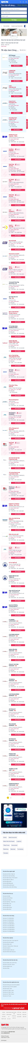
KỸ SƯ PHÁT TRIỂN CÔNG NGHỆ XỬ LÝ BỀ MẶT (11, 548)
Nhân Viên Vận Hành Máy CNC (11, 165)
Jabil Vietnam (12, 104)
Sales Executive (13, 837)
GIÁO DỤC (24, 1012)
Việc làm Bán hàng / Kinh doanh (10, 877)
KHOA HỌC (19, 1014)
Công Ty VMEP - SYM (13, 343)
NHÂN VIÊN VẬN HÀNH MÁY (13, 650)
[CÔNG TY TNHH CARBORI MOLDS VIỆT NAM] (5, 181)
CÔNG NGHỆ (8, 1014)
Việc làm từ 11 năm (7, 996)
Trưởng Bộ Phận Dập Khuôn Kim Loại (14, 282)
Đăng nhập (24, 5)
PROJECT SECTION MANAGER (13, 665)
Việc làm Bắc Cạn (7, 905)
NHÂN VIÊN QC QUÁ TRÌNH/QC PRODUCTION (14, 576)
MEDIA (3, 1012)
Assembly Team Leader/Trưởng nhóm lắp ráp (13, 118)
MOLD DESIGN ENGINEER (13, 724)
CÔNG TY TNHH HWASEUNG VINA (16, 521)
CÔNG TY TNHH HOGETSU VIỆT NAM (17, 228)
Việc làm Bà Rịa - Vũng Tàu (9, 901)
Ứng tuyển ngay (17, 65)
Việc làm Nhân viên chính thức (10, 962)
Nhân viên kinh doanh (8, 841)
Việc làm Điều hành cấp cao (9, 951)
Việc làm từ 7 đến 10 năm (8, 994)
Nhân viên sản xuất (13, 534)
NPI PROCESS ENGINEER (13, 739)
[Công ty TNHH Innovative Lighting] (5, 57)
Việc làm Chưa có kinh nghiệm (10, 986)
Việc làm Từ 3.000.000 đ (8, 918)
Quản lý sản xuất (11, 226)
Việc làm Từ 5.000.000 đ (8, 920)
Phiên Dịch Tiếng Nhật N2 (13, 385)
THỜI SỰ (3, 1014)
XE (8, 1016)
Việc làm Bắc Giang (7, 907)
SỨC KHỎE (19, 1016)
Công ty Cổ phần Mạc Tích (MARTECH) (14, 564)
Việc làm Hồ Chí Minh (7, 898)
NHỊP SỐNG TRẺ (14, 1013)
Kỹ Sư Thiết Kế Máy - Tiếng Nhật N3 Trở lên (14, 356)
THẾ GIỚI (3, 1016)
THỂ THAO (19, 1012)
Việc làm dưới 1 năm (7, 988)
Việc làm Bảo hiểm (7, 881)
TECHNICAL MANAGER (13, 680)
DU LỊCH (8, 1018)
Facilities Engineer (11, 149)
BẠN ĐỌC (24, 1014)
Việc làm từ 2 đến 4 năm (8, 990)
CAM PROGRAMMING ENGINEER (14, 694)
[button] (23, 1)
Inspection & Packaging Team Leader (13, 101)
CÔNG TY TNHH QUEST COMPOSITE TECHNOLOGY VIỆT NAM (16, 461)
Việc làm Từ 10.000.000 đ (8, 923)
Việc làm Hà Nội (6, 896)
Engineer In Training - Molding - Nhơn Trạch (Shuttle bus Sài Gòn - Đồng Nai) (14, 504)
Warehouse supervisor (12, 487)
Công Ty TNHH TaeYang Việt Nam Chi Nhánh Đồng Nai (15, 73)
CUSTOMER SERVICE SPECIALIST (14, 635)
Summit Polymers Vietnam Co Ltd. (16, 137)
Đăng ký (19, 5)
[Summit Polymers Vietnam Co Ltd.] (5, 137)
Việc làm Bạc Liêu (7, 903)
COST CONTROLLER (12, 86)
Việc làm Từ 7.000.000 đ (8, 922)
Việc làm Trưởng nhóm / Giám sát (10, 946)
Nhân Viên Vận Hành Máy (11, 195)
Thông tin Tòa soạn (5, 1036)
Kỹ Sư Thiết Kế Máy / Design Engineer (14, 312)
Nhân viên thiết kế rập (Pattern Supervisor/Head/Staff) (15, 519)
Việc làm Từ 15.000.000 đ (8, 925)
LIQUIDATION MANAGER (12, 71)
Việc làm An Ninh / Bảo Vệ (9, 874)
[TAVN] (5, 444)
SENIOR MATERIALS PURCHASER (14, 784)
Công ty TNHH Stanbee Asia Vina (16, 535)
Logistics (19, 841)
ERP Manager (12, 55)
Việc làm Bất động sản (8, 883)
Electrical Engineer (14, 399)
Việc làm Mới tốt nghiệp (8, 942)
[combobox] (14, 9)
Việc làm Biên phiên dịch (8, 885)
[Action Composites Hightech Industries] (5, 621)
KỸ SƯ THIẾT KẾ (13, 562)
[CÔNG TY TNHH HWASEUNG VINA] (5, 520)
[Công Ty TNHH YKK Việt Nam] (5, 357)
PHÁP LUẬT (3, 1018)
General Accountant (14, 253)
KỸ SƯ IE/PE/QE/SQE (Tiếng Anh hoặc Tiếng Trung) (14, 458)
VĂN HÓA (14, 1015)
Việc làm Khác (6, 968)
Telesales (5, 853)
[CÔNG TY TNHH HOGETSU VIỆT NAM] (5, 227)
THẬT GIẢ (24, 1016)
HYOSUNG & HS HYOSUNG (14, 314)
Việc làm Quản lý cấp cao (8, 949)
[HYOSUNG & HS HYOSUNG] (5, 313)
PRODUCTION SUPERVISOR (13, 754)
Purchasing (20, 849)
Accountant (14, 845)
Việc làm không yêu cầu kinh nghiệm (11, 984)
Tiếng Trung (6, 845)
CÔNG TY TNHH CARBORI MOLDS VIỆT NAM (16, 182)
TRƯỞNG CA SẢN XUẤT (13, 769)
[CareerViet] (18, 1008)
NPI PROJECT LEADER (12, 709)
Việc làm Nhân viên (7, 944)
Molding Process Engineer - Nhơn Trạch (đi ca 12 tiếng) (14, 135)
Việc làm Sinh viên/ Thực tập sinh (10, 940)
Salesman (12, 849)
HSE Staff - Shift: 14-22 (11, 443)
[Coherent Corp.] (5, 151)
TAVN (10, 445)
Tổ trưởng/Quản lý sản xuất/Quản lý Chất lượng (14, 473)
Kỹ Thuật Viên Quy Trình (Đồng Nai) (11, 370)
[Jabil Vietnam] (5, 103)
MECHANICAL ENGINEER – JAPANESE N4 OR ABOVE (12, 413)
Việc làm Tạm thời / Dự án (9, 964)
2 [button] (10, 797)
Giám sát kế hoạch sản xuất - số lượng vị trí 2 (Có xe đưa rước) (14, 591)
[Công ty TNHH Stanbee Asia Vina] (5, 536)
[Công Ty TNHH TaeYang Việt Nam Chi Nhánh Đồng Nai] (5, 73)
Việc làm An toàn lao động (9, 875)
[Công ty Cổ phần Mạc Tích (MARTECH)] (5, 565)
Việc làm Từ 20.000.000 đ (8, 927)
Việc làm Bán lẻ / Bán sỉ (8, 879)
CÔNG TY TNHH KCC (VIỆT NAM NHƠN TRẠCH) (15, 242)
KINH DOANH (8, 1012)
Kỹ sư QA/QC (10, 267)
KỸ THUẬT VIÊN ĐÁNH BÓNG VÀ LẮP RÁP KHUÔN (11, 180)
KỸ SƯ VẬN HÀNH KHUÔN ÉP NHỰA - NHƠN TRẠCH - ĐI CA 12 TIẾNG (14, 326)
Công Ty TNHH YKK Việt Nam (15, 358)
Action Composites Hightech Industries (15, 623)
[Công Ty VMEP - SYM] (5, 343)
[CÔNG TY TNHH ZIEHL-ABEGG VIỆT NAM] (5, 256)
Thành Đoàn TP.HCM (5, 1037)
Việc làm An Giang (7, 899)
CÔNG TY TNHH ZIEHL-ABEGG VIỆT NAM (16, 255)
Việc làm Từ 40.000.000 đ (8, 931)
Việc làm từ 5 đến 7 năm (8, 992)
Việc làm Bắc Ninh (7, 909)
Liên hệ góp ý (3, 1040)
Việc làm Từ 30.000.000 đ (8, 929)
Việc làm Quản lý (6, 948)
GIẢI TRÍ (14, 1018)
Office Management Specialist (14, 428)
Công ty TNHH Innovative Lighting (14, 57)
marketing (5, 849)
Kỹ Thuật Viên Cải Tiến (13, 297)
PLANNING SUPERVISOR (13, 620)
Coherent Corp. (12, 152)
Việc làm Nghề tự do (7, 966)
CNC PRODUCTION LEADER (12, 210)
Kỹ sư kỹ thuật (12, 240)
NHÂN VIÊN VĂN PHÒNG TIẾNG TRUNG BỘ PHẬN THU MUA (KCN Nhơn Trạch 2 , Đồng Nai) (14, 341)
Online (5, 837)
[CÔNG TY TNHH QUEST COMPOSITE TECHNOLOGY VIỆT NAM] (5, 460)
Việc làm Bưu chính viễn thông (10, 887)
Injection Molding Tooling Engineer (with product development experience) (13, 605)
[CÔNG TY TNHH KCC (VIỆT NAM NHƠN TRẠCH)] (5, 242)
